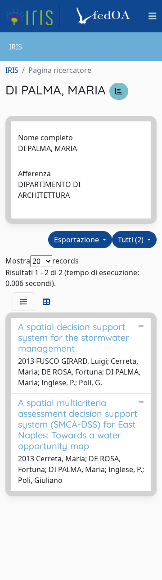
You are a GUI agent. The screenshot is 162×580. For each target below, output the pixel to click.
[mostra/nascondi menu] (152, 16)
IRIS (11, 70)
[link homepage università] (104, 16)
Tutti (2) (131, 240)
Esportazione (77, 240)
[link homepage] (32, 16)
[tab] (24, 301)
